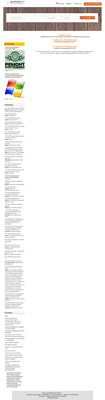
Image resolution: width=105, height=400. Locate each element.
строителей (10, 385)
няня (8, 374)
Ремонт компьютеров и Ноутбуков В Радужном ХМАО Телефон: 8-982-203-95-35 (14, 75)
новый (9, 378)
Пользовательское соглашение (56, 396)
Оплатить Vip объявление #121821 (64, 41)
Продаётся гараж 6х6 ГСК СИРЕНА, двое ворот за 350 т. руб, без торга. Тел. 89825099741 (14, 149)
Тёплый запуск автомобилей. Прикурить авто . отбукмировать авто (13, 211)
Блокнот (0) (77, 3)
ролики (12, 374)
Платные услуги (85, 36)
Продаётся (14, 114)
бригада (14, 383)
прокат (17, 374)
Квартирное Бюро (16, 233)
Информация (74, 394)
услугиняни (17, 373)
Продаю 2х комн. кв (16, 261)
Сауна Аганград (15, 245)
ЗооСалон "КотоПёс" (10, 350)
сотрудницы (18, 381)
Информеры (46, 394)
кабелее (14, 386)
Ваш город (60, 3)
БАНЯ (6, 316)
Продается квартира (16, 122)
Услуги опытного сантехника (12, 353)
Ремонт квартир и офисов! (12, 342)
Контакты (42, 396)
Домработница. (15, 175)
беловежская (18, 376)
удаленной (10, 381)
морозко (18, 378)
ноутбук (9, 386)
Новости (66, 394)
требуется (17, 385)
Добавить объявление (34, 394)
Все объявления (57, 394)
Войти (69, 3)
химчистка (10, 376)
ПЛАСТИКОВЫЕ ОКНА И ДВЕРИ (13, 355)
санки (13, 378)
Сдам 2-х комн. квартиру (17, 108)
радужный (10, 373)
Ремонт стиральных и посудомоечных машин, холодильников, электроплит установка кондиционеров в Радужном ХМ (13, 322)
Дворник (13, 187)
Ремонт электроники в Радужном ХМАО (12, 48)
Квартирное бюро (16, 118)
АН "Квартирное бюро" (11, 344)
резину (17, 380)
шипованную (11, 380)
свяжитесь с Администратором (62, 53)
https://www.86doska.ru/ (49, 393)
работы (9, 383)
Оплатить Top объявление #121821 (65, 48)
